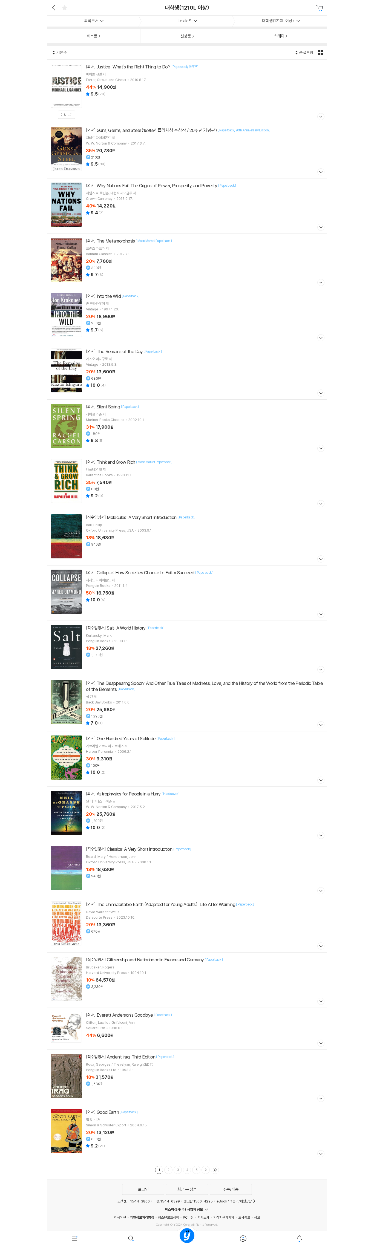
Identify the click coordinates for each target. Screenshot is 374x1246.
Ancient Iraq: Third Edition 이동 (187, 1077)
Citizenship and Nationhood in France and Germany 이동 (187, 980)
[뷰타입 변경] (321, 52)
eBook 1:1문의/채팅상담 (234, 1201)
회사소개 (203, 1217)
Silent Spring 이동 (187, 427)
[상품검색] (131, 1238)
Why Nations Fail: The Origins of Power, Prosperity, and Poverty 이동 (187, 206)
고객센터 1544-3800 (133, 1201)
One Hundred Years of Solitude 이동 (187, 759)
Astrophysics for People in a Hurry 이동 (187, 814)
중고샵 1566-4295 (198, 1201)
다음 (206, 1170)
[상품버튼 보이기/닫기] (320, 117)
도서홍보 (244, 1217)
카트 (320, 8)
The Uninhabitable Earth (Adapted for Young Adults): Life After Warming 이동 (187, 924)
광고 (257, 1217)
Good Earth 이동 (187, 1132)
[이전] (53, 8)
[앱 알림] (299, 1238)
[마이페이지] (243, 1238)
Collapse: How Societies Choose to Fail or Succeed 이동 (187, 593)
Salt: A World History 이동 (187, 648)
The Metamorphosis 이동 (187, 261)
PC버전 (188, 1217)
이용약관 (120, 1217)
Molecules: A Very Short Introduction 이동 (187, 537)
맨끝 (215, 1170)
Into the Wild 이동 (187, 316)
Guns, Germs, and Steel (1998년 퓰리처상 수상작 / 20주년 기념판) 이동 (187, 150)
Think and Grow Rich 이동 (187, 482)
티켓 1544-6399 (167, 1201)
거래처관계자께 (223, 1217)
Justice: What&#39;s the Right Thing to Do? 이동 (187, 91)
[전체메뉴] (74, 1238)
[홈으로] (187, 1238)
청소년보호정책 (168, 1217)
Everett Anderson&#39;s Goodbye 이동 (187, 1028)
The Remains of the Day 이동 (187, 371)
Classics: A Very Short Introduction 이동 (187, 869)
